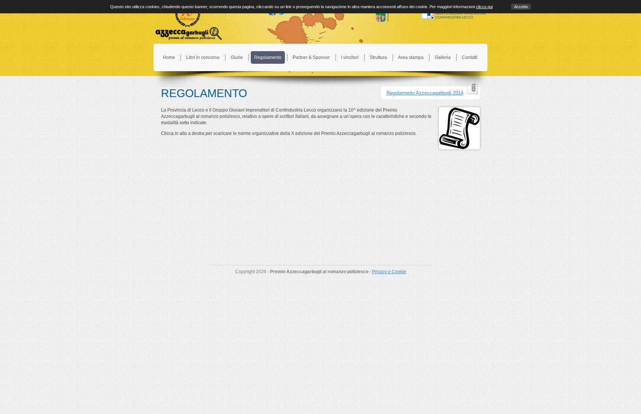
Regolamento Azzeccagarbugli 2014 (425, 93)
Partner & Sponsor (311, 57)
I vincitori (350, 57)
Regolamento (268, 57)
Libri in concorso (203, 57)
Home (169, 57)
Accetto (521, 6)
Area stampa (411, 57)
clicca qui (484, 6)
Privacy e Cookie (389, 271)
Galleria (443, 57)
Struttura (378, 57)
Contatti (469, 57)
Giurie (237, 57)
